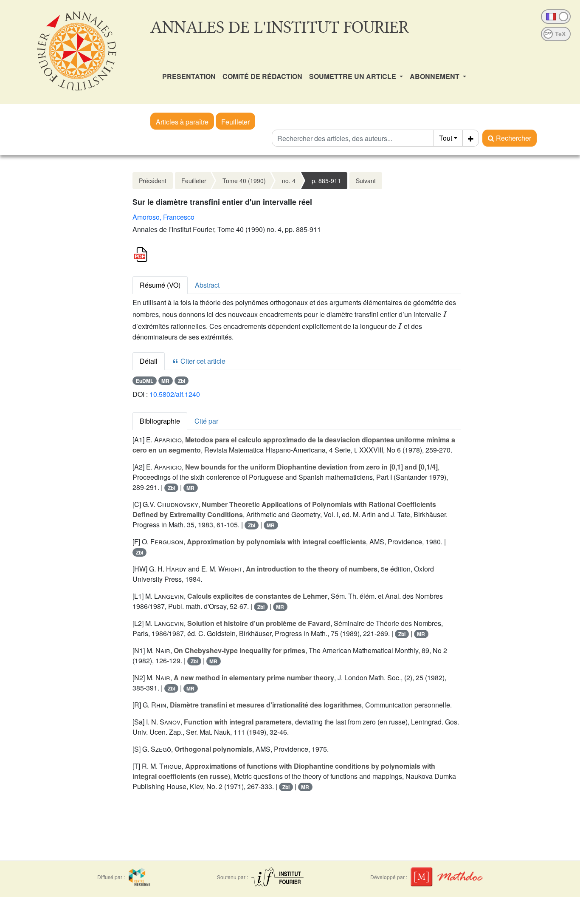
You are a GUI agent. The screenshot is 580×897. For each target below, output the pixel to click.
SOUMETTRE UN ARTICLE (353, 76)
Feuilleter (235, 122)
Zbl (181, 381)
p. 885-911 (326, 180)
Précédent (152, 180)
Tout (445, 138)
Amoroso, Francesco (163, 217)
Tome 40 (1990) (244, 180)
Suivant (366, 180)
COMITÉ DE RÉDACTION (262, 76)
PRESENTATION (189, 76)
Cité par (206, 421)
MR (165, 381)
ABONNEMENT (435, 76)
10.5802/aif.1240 (174, 394)
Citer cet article (202, 361)
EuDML (144, 381)
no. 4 (289, 180)
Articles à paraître (182, 122)
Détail (149, 361)
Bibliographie (160, 421)
